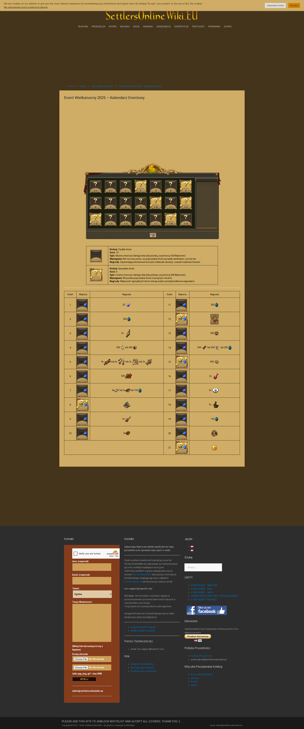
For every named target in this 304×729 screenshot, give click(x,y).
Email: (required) (81, 575)
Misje (136, 26)
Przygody (198, 26)
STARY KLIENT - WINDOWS (204, 585)
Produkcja (98, 26)
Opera (194, 685)
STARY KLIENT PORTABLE (204, 599)
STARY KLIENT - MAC (201, 589)
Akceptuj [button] (294, 5)
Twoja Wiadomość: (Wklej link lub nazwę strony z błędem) (87, 626)
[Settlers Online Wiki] (152, 14)
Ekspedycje (181, 26)
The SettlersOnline (141, 574)
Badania (148, 26)
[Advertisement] (152, 55)
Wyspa (112, 26)
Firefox (194, 681)
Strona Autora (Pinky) (202, 674)
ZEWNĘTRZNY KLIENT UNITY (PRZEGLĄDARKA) (214, 596)
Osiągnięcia (163, 26)
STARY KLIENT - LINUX (202, 592)
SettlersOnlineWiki (93, 725)
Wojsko (125, 26)
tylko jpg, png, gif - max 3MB (87, 673)
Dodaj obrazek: (80, 654)
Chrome (195, 678)
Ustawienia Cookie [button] (275, 5)
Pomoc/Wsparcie (133, 581)
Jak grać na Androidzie (142, 664)
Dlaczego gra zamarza (142, 667)
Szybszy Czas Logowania (143, 671)
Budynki (83, 26)
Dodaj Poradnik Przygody (143, 627)
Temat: (76, 588)
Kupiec (228, 26)
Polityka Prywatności (201, 656)
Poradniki (214, 26)
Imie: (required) (80, 561)
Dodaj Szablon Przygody (143, 630)
